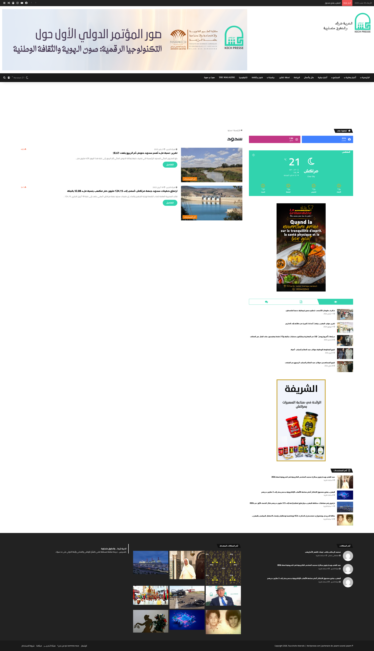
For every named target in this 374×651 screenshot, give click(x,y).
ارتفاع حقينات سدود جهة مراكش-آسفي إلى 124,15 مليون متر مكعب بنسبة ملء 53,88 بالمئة (122, 191)
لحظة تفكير (284, 77)
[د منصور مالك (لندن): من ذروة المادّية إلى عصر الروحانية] (223, 596)
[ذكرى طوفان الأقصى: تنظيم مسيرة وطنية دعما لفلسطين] (345, 314)
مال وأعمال (309, 77)
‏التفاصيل (170, 164)
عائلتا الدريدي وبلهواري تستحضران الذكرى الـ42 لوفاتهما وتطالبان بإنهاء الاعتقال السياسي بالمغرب (293, 516)
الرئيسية (366, 77)
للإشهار (84, 645)
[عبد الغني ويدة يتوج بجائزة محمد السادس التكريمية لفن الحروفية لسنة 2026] (345, 482)
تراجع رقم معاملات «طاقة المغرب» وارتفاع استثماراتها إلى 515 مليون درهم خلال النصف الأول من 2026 (292, 503)
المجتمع (336, 77)
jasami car (338, 645)
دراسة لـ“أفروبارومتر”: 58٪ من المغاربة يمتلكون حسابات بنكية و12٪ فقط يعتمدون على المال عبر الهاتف (292, 336)
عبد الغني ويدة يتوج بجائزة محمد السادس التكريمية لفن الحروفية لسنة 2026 (303, 477)
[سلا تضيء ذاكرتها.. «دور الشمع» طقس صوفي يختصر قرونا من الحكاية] (150, 595)
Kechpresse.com (313, 645)
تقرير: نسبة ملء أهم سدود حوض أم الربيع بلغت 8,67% (145, 153)
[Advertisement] (187, 104)
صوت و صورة (209, 77)
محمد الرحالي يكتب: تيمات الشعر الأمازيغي (323, 552)
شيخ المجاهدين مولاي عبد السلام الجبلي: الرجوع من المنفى (310, 362)
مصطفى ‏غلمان (333, 555)
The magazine (227, 77)
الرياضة (297, 77)
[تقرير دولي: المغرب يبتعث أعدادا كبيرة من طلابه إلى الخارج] (345, 327)
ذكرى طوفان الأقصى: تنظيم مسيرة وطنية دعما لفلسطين (310, 310)
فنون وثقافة (257, 77)
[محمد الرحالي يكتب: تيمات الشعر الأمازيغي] (223, 568)
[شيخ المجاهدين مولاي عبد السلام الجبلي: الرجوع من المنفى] (345, 366)
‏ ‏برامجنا (272, 77)
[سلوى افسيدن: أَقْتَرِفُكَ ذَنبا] (150, 621)
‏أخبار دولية (322, 77)
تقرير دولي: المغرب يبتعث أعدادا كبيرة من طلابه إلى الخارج (310, 323)
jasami (349, 645)
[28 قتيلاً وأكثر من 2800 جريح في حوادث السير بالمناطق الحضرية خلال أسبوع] (187, 597)
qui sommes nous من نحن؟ (68, 645)
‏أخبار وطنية (351, 77)
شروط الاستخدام (28, 645)
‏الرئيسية (237, 130)
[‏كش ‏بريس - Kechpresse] (347, 23)
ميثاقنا (39, 645)
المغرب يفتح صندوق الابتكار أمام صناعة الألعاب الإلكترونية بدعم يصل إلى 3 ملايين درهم (306, 3)
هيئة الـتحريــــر (50, 645)
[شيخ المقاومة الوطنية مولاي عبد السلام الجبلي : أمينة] (345, 353)
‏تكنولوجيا (243, 77)
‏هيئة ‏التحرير (170, 149)
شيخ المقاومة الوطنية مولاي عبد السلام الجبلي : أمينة (313, 349)
